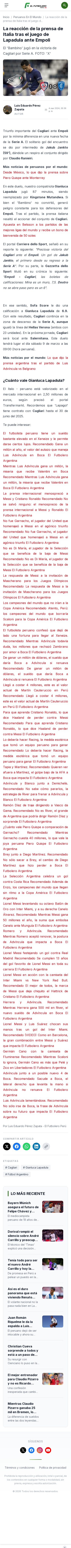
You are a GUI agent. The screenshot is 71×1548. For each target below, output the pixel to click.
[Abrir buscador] (64, 5)
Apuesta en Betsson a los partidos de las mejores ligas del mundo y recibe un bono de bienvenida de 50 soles (35, 230)
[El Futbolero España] (35, 5)
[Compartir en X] (7, 1146)
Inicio (6, 17)
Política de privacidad (52, 1467)
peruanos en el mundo (27, 17)
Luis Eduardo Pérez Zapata (27, 107)
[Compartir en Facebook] (16, 1146)
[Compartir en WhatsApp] (26, 1146)
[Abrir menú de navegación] (6, 5)
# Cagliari (11, 1167)
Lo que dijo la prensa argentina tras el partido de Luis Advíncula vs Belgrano (35, 363)
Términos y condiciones (20, 1467)
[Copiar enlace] (46, 1146)
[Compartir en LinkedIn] (36, 1146)
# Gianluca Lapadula (35, 1167)
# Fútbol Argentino (16, 1174)
